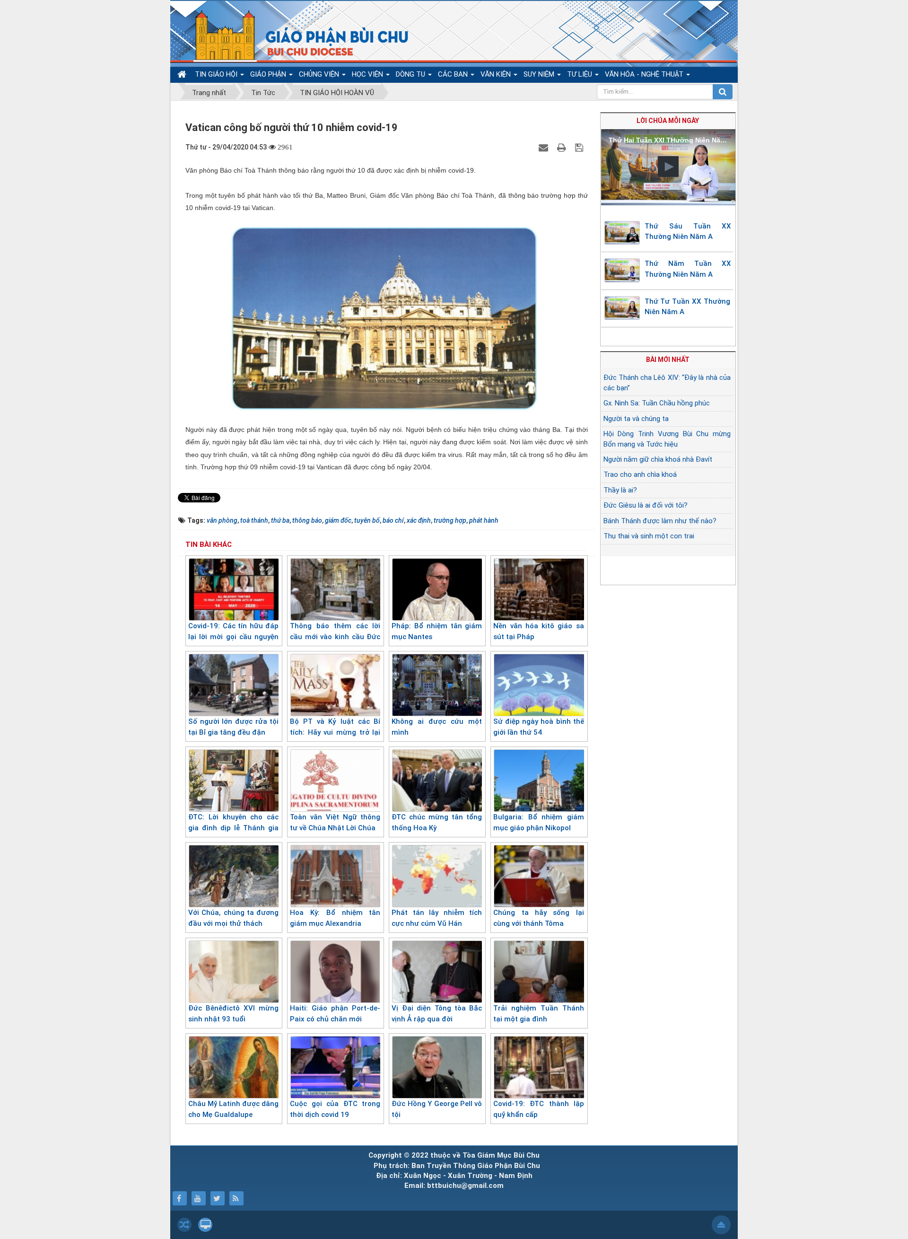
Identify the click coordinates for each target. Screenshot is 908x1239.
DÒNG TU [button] (411, 74)
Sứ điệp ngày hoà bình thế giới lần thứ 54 (538, 727)
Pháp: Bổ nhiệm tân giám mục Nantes (437, 631)
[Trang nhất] (183, 74)
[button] (668, 166)
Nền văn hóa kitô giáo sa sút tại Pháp (538, 631)
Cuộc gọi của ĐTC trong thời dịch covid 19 (335, 1109)
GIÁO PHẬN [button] (269, 74)
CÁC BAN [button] (454, 74)
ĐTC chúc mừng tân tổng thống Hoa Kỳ (437, 822)
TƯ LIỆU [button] (580, 74)
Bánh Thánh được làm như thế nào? (659, 521)
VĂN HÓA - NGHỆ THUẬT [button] (645, 74)
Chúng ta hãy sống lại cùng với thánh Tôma (538, 918)
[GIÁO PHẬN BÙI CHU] (294, 35)
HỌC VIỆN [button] (368, 74)
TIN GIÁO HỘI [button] (217, 74)
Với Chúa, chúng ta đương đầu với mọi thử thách (233, 918)
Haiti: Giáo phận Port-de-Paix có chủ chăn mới (335, 1013)
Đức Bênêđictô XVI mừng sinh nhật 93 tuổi (233, 1013)
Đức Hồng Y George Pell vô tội (437, 1109)
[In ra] (562, 147)
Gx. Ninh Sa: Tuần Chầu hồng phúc (656, 403)
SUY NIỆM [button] (540, 74)
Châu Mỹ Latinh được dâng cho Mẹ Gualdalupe (233, 1109)
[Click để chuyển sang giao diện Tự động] (184, 1225)
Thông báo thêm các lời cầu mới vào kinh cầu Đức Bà (335, 636)
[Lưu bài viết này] (580, 147)
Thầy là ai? (620, 490)
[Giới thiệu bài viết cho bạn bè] (544, 147)
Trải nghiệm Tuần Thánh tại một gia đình (538, 1013)
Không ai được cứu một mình (437, 727)
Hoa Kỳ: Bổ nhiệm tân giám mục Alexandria (335, 918)
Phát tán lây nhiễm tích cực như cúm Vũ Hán (437, 918)
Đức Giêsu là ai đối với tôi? (645, 505)
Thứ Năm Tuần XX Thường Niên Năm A (688, 269)
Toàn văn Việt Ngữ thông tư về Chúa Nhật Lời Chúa (335, 822)
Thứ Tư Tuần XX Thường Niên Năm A (687, 306)
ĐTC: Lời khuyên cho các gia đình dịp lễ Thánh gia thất (233, 828)
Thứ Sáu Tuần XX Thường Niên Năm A (688, 231)
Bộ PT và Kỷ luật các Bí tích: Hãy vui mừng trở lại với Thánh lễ (335, 732)
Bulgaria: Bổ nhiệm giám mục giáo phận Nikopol (538, 822)
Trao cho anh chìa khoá (640, 474)
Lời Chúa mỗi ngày (668, 120)
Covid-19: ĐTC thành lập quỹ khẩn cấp (538, 1109)
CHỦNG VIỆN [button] (320, 74)
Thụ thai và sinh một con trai (648, 536)
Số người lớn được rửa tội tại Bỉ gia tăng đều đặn (233, 727)
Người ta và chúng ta (636, 418)
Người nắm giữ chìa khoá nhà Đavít (657, 459)
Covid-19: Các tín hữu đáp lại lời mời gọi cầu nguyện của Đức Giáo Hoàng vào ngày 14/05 (233, 642)
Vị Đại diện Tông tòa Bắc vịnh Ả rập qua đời (437, 1013)
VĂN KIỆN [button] (496, 74)
